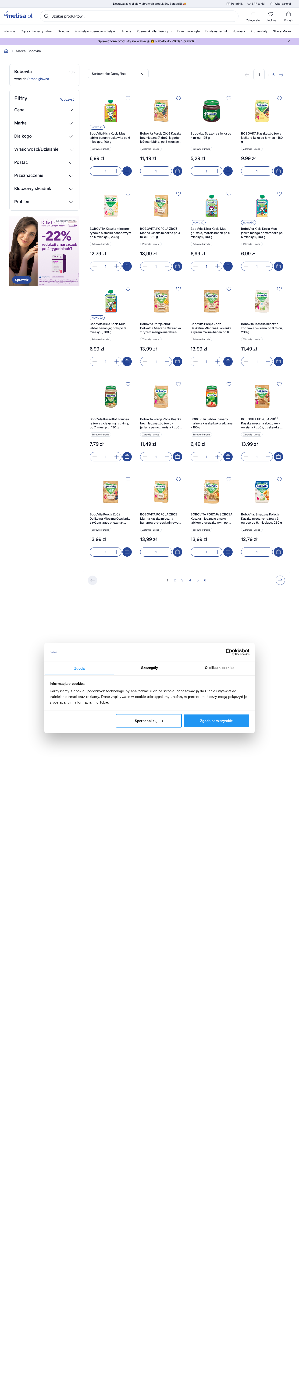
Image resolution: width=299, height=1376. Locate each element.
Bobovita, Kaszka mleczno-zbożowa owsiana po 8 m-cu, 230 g (262, 328)
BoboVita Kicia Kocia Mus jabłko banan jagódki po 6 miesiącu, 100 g (108, 328)
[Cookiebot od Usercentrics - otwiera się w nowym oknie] (229, 652)
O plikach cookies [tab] (219, 667)
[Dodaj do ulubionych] (128, 98)
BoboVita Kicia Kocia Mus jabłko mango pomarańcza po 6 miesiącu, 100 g (262, 233)
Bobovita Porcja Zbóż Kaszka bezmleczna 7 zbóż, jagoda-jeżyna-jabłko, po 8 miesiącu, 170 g (161, 137)
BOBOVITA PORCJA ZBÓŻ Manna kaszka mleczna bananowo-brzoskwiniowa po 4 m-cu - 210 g (159, 518)
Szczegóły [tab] (149, 667)
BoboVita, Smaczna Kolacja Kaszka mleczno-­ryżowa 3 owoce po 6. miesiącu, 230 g (261, 518)
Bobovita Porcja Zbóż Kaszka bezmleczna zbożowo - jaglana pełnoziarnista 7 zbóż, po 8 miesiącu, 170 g (161, 423)
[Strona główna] (6, 51)
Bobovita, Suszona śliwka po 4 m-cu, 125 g (211, 135)
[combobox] (139, 16)
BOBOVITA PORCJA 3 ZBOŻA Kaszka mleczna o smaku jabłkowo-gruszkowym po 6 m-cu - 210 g (211, 518)
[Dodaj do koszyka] (127, 171)
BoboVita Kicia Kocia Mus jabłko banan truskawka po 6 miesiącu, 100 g (110, 137)
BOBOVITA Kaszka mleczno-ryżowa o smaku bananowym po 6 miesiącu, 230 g (110, 233)
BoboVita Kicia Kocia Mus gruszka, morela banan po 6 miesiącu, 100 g (210, 233)
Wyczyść (67, 99)
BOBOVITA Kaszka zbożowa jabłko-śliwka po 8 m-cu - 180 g (262, 137)
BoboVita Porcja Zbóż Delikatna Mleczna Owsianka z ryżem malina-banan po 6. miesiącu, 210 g (211, 328)
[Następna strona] (281, 74)
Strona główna (38, 79)
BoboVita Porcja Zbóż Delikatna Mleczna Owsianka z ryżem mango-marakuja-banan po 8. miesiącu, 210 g (160, 328)
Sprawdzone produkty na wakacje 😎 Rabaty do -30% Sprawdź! (147, 41)
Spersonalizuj (146, 721)
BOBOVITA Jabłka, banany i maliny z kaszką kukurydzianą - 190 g (211, 423)
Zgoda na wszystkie (216, 721)
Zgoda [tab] (79, 668)
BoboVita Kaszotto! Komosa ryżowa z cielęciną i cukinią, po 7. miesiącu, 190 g (109, 423)
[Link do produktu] (111, 135)
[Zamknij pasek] (289, 41)
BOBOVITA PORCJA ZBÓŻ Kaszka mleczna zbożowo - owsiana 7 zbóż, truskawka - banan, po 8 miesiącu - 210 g (261, 423)
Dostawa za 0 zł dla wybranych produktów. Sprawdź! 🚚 (149, 3)
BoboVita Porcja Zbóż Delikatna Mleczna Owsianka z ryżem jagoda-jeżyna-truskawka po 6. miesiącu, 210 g (110, 518)
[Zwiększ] (116, 171)
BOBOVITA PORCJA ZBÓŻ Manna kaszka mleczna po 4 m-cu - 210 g (160, 233)
